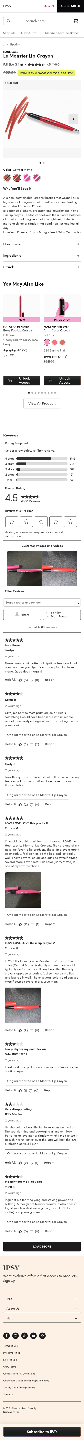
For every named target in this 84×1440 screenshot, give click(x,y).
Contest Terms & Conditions (19, 1373)
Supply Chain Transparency (19, 1387)
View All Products (42, 403)
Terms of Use (10, 1345)
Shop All (9, 33)
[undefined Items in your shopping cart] (76, 21)
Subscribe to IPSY (42, 1432)
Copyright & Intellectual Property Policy (26, 1380)
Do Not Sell (10, 1359)
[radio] (7, 177)
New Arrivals (30, 33)
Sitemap (8, 1394)
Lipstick (15, 44)
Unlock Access (24, 380)
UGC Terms (9, 1366)
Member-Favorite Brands (62, 33)
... (4, 44)
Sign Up (9, 1281)
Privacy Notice (11, 1352)
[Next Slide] (73, 119)
